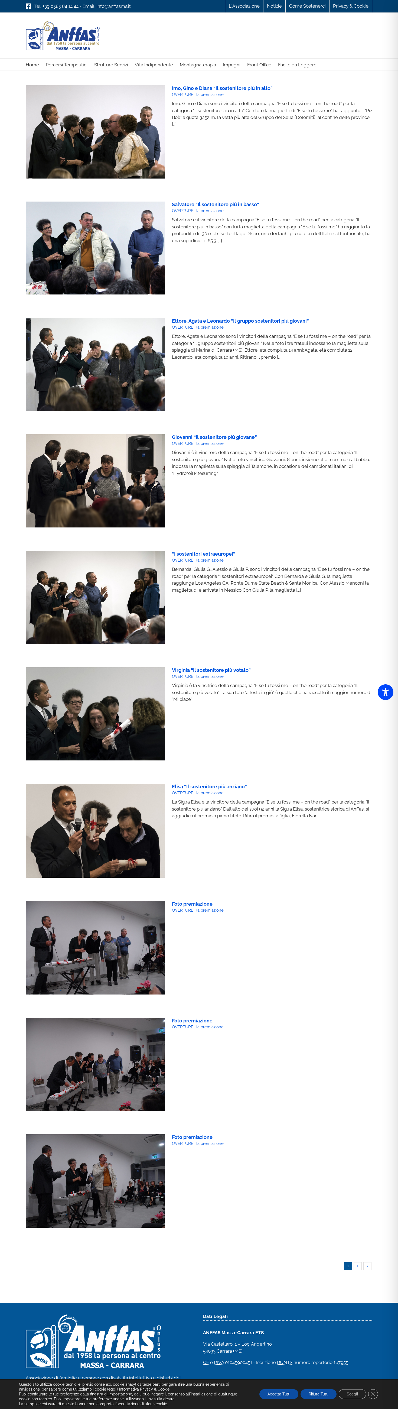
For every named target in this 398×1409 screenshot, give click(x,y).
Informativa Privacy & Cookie (144, 1389)
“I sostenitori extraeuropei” (203, 554)
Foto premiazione (192, 904)
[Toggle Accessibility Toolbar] (385, 692)
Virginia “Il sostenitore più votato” (211, 670)
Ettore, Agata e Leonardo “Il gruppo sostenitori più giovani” (240, 321)
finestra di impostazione (111, 1394)
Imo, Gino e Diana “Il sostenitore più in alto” (222, 88)
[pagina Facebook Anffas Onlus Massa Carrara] (28, 6)
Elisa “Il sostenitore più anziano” (209, 786)
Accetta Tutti (278, 1394)
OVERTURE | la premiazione (198, 94)
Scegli (352, 1394)
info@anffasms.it (113, 6)
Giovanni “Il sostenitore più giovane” (214, 437)
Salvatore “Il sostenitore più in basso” (215, 204)
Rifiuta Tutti (318, 1394)
